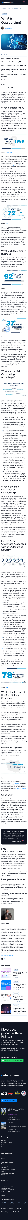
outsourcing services (20, 788)
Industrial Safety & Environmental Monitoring (7, 1189)
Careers (3, 1149)
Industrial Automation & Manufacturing (7, 1194)
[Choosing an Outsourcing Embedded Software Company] (14, 973)
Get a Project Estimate (6, 1153)
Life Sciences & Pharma (7, 1191)
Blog (9, 8)
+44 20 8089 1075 (12, 1117)
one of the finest (14, 783)
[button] (24, 2)
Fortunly (8, 687)
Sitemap (20, 1212)
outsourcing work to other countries (16, 165)
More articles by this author (7, 955)
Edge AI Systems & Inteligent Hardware (8, 1170)
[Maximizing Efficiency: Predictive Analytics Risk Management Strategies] (14, 1009)
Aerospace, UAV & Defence (8, 1186)
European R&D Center (6, 1142)
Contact (3, 1151)
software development (7, 184)
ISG (7, 223)
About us (3, 1140)
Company (4, 1137)
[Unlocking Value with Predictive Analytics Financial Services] (14, 997)
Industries (4, 1180)
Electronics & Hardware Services (7, 1163)
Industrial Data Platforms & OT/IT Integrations (7, 1174)
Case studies (4, 1144)
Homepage (3, 8)
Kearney (8, 778)
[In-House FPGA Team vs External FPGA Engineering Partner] (14, 985)
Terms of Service (13, 1212)
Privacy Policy (4, 1212)
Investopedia (9, 152)
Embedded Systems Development (6, 1166)
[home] (7, 3)
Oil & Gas (3, 1184)
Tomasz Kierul (8, 28)
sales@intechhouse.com (14, 1119)
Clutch (7, 337)
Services (4, 1159)
